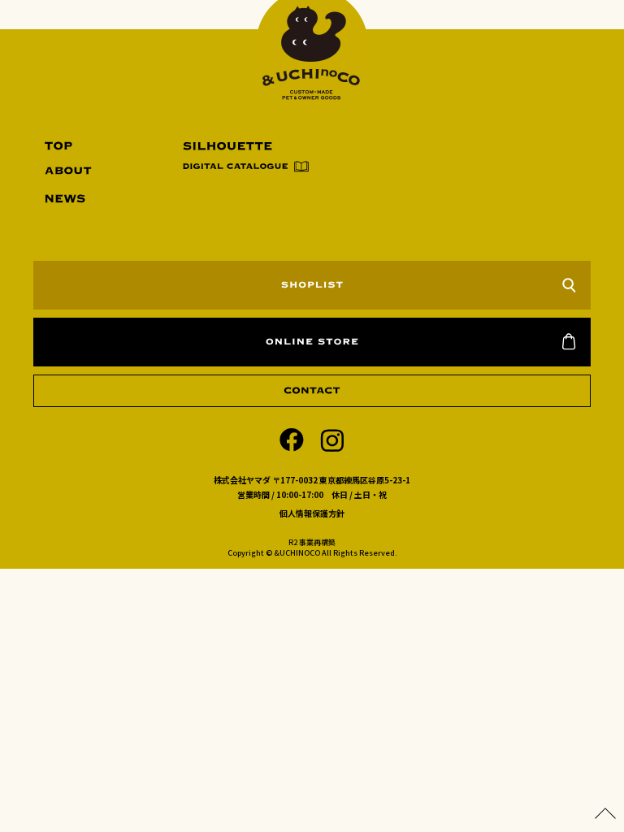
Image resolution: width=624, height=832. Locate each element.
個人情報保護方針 (312, 513)
